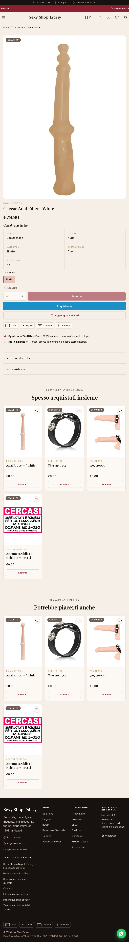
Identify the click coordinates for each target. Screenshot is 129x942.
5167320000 (97, 465)
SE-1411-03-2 (57, 465)
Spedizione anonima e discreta (15, 881)
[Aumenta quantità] (22, 296)
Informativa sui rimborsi (16, 894)
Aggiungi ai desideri (67, 315)
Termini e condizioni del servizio (16, 907)
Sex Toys (47, 813)
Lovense (77, 819)
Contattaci (8, 888)
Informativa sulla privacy (16, 899)
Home (6, 27)
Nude (9, 279)
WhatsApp (111, 835)
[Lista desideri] (117, 17)
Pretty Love (78, 813)
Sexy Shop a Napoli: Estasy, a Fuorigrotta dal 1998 (19, 866)
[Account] (108, 17)
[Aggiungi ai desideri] (37, 411)
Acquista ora (65, 306)
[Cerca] (100, 17)
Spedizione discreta (17, 358)
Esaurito (22, 484)
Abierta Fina (78, 847)
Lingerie (46, 819)
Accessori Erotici (51, 841)
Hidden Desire (80, 841)
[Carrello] (125, 17)
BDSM (45, 824)
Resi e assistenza (15, 369)
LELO (75, 824)
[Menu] (3, 17)
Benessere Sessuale (53, 830)
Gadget (46, 836)
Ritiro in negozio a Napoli (17, 873)
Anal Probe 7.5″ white (21, 465)
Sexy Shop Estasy (45, 17)
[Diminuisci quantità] (7, 296)
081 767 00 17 (43, 2)
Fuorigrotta (63, 2)
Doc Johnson (13, 203)
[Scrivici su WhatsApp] (121, 933)
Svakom (76, 830)
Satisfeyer (77, 836)
